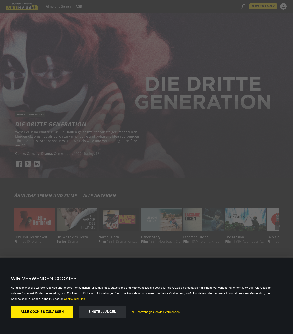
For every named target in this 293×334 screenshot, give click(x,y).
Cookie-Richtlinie (75, 298)
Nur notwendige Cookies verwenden (156, 312)
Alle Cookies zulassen (42, 311)
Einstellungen (102, 311)
